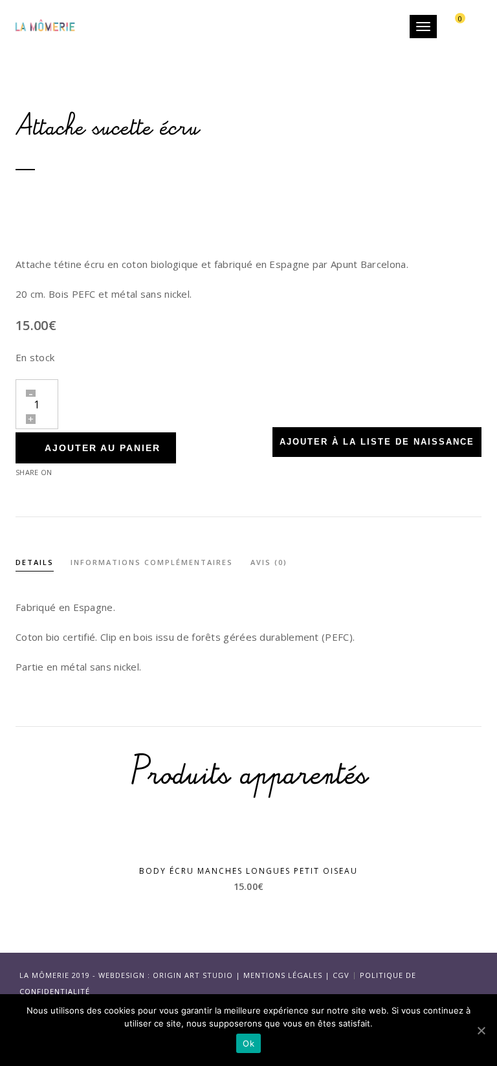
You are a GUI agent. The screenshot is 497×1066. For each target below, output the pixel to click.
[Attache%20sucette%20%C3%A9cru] (89, 471)
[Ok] (480, 1030)
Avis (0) (268, 562)
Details (35, 562)
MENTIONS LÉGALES (282, 975)
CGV (341, 975)
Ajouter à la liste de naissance (377, 442)
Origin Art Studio (193, 975)
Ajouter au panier (102, 448)
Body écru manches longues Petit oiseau (248, 870)
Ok (248, 1043)
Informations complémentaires (152, 562)
